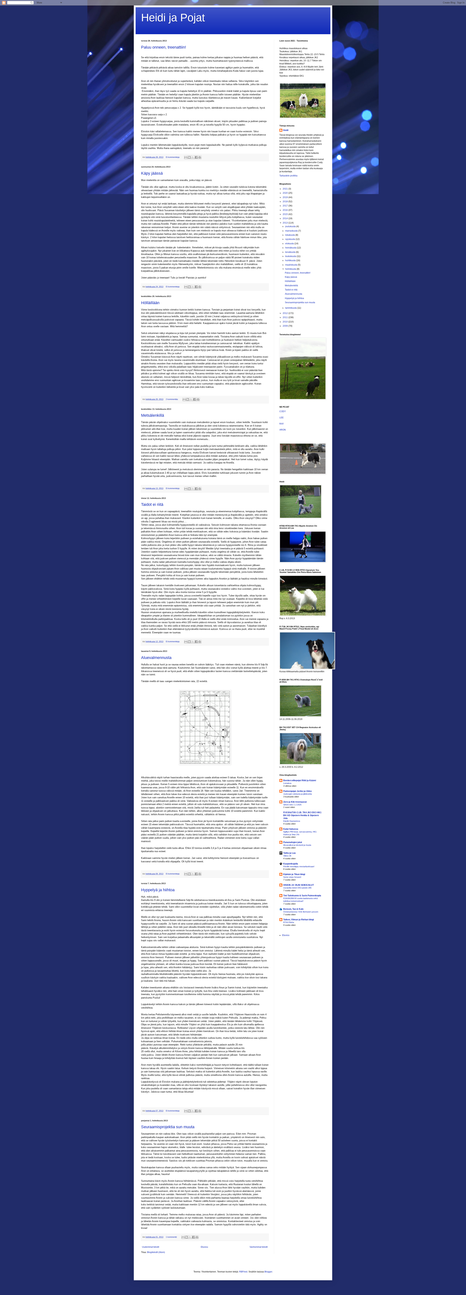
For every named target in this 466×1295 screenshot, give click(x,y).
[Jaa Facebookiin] (196, 157)
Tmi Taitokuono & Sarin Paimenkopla (302, 895)
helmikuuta (291, 269)
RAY (281, 424)
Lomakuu (287, 783)
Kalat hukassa (290, 829)
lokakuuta (290, 235)
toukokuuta (291, 256)
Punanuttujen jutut (292, 842)
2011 (285, 317)
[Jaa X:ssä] (193, 157)
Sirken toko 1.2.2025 (292, 805)
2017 (285, 205)
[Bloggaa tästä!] (189, 157)
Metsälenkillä (152, 415)
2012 (285, 313)
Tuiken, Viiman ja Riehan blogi (298, 919)
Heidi (285, 130)
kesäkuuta (290, 252)
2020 (285, 193)
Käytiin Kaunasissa (291, 821)
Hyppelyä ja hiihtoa (158, 890)
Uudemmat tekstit (150, 1247)
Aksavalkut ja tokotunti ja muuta (297, 845)
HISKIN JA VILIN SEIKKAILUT (298, 885)
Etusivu (204, 1247)
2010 (285, 321)
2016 (285, 210)
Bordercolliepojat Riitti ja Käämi (299, 780)
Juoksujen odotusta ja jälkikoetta (297, 794)
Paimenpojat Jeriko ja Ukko (297, 791)
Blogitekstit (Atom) (156, 1252)
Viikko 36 (287, 856)
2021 (285, 189)
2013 (285, 223)
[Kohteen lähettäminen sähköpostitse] (186, 157)
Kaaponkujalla (290, 863)
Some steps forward (292, 877)
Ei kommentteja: (173, 157)
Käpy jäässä (152, 173)
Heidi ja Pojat (173, 17)
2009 (285, 326)
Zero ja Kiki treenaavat (295, 802)
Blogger (268, 1271)
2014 (285, 218)
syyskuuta (290, 239)
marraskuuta (291, 231)
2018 (285, 201)
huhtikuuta (290, 260)
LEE (281, 417)
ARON (282, 430)
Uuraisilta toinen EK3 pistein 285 (297, 888)
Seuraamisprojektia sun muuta (167, 1127)
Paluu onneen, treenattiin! (163, 47)
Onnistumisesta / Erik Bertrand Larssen (300, 912)
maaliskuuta (291, 265)
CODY (282, 411)
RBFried (243, 1271)
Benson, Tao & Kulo (293, 909)
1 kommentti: (172, 1237)
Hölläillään (150, 302)
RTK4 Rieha (288, 922)
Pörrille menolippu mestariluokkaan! (298, 866)
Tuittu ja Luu (289, 853)
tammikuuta (291, 308)
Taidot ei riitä (152, 504)
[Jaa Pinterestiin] (200, 157)
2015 (285, 214)
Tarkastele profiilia (288, 175)
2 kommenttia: (172, 399)
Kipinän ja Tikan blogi (294, 874)
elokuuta (289, 243)
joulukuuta (290, 226)
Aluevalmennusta (156, 657)
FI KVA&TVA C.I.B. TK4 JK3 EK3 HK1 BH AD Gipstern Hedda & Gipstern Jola (302, 815)
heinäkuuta (291, 247)
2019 (285, 197)
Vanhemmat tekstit (259, 1247)
